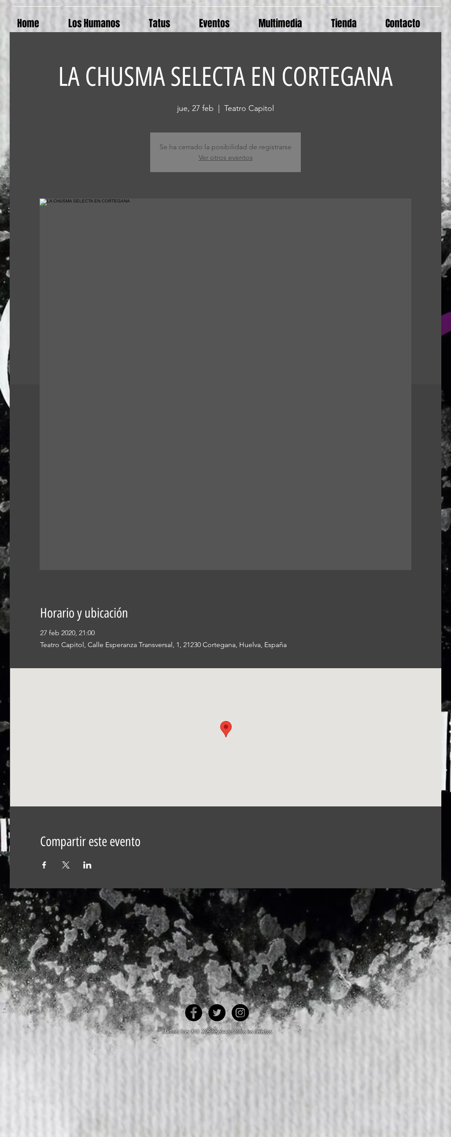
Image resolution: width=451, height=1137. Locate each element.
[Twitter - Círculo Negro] (217, 1012)
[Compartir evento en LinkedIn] (87, 864)
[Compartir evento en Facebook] (44, 864)
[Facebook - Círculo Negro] (193, 1012)
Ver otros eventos (226, 157)
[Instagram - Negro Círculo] (240, 1012)
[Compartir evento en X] (66, 864)
